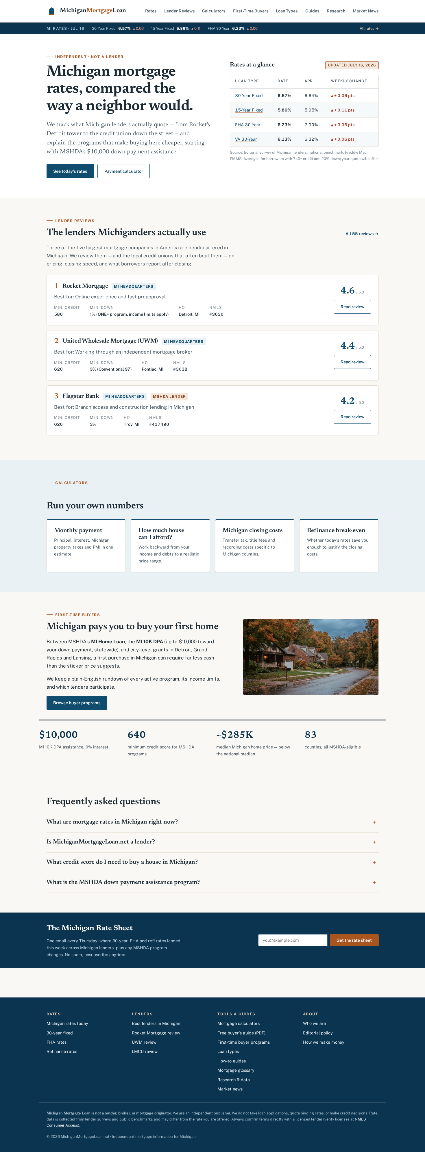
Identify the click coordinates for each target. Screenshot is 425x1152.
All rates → (369, 28)
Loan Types (287, 10)
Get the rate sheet (354, 940)
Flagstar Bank (80, 396)
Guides (312, 10)
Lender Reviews (179, 10)
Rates (151, 10)
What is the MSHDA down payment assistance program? (123, 883)
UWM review (144, 1042)
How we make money (323, 1042)
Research (336, 10)
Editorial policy (318, 1032)
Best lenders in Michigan (156, 1023)
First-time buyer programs (243, 1042)
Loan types (228, 1051)
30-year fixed (60, 1032)
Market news (230, 1088)
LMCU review (145, 1051)
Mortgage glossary (235, 1070)
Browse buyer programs (77, 702)
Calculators (214, 10)
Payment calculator (123, 171)
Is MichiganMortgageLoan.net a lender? (101, 842)
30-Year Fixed (249, 95)
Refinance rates (62, 1051)
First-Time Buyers (251, 10)
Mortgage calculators (238, 1023)
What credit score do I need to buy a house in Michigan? (122, 862)
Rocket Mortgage (85, 286)
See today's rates (70, 171)
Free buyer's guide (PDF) (241, 1032)
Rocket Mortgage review (156, 1032)
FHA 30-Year (247, 124)
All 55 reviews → (362, 233)
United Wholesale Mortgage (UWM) (110, 341)
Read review (352, 306)
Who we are (314, 1023)
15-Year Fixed (249, 109)
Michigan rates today (67, 1023)
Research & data (233, 1079)
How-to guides (231, 1060)
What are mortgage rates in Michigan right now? (112, 822)
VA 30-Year (246, 139)
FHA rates (56, 1042)
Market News (366, 10)
